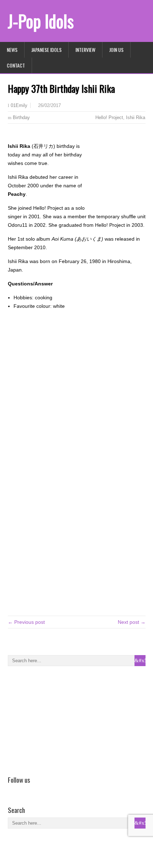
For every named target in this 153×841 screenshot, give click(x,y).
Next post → (132, 622)
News (12, 49)
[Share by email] (32, 135)
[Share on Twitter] (22, 135)
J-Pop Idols (41, 20)
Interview (85, 49)
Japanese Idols (46, 49)
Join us (116, 49)
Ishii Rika (135, 117)
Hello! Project (109, 117)
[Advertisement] (61, 719)
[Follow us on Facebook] (12, 790)
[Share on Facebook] (12, 135)
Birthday (21, 117)
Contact (16, 65)
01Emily (19, 105)
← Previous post (26, 622)
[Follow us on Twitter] (22, 790)
